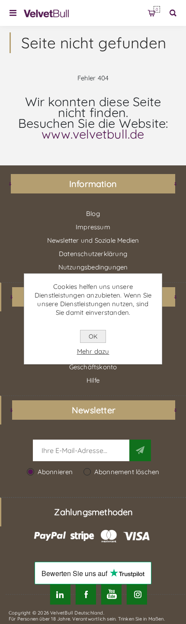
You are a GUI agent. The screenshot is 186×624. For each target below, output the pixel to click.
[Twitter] (60, 594)
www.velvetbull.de (93, 134)
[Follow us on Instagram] (137, 594)
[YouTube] (111, 594)
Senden (140, 450)
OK (93, 336)
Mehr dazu (93, 351)
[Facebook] (86, 594)
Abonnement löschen (127, 472)
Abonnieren (55, 472)
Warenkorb (157, 9)
